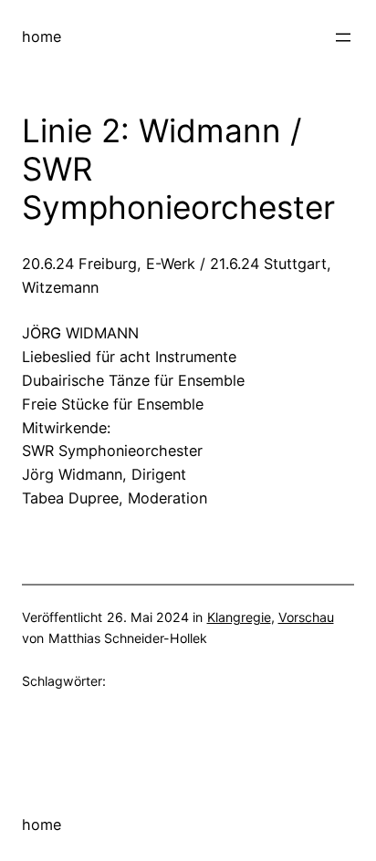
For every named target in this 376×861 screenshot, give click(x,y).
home (41, 36)
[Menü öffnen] (343, 37)
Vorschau (306, 617)
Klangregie (239, 617)
